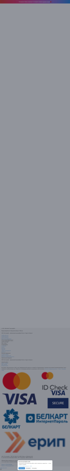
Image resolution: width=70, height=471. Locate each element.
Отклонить (28, 468)
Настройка (34, 468)
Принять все (21, 468)
